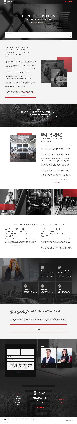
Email (22, 353)
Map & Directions (61, 399)
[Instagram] (62, 404)
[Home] (9, 2)
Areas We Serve (18, 402)
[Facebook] (60, 404)
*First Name (10, 33)
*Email (46, 33)
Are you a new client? (11, 359)
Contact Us (58, 1)
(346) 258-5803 (69, 1)
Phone (9, 353)
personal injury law (64, 147)
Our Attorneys (18, 398)
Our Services (18, 400)
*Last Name (28, 33)
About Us (18, 396)
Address (9, 356)
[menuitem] (5, 422)
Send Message (19, 372)
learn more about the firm (37, 22)
